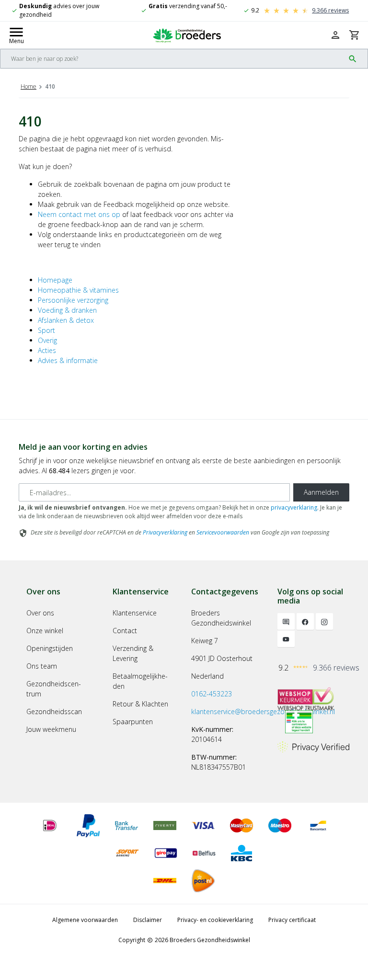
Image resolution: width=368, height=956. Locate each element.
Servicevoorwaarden (222, 532)
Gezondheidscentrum (53, 688)
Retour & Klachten (140, 703)
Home (28, 86)
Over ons (40, 612)
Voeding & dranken (67, 310)
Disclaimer (147, 920)
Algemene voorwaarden (85, 920)
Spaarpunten (133, 721)
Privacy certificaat (292, 920)
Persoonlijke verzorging (73, 300)
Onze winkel (44, 630)
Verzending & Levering (133, 653)
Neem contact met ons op (79, 214)
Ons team (41, 666)
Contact (125, 630)
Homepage (55, 280)
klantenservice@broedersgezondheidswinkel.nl (263, 711)
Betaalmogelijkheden (140, 681)
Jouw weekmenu (51, 729)
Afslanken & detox (66, 320)
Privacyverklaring (165, 532)
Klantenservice (135, 612)
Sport (46, 330)
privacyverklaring (294, 507)
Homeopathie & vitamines (78, 290)
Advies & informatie (68, 360)
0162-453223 (211, 693)
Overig (47, 340)
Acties (47, 350)
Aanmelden (321, 492)
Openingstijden (49, 648)
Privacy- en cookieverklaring (215, 920)
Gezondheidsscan (54, 711)
